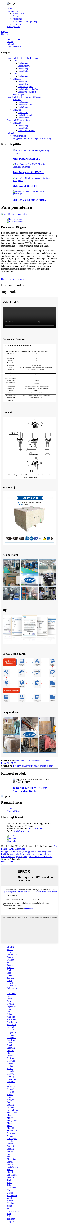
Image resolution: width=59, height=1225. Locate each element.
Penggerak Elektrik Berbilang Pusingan (25, 97)
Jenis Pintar (23, 71)
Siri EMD (17, 99)
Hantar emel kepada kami (12, 279)
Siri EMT (17, 110)
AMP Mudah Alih (17, 849)
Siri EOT (17, 73)
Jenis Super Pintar (26, 130)
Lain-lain (17, 24)
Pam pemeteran (14, 46)
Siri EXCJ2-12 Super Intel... (29, 199)
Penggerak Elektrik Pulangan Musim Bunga (32, 138)
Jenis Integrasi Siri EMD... (28, 172)
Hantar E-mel (7, 861)
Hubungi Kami (13, 26)
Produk (10, 41)
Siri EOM (17, 60)
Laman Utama (13, 39)
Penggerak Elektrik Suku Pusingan (22, 58)
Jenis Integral (24, 66)
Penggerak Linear (33, 851)
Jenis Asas (23, 63)
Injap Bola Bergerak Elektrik (22, 854)
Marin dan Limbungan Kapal (26, 21)
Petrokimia (17, 19)
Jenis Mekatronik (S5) (28, 91)
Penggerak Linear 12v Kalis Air (37, 856)
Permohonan (12, 11)
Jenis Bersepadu (25, 86)
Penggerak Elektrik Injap (12, 851)
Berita (9, 8)
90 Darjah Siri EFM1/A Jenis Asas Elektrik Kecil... (30, 789)
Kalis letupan (18, 94)
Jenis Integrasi (24, 68)
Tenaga (16, 16)
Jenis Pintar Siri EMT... (27, 158)
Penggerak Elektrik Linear (19, 120)
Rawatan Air (18, 13)
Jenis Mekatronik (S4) (28, 89)
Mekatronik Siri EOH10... (28, 186)
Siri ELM (17, 123)
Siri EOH (17, 79)
